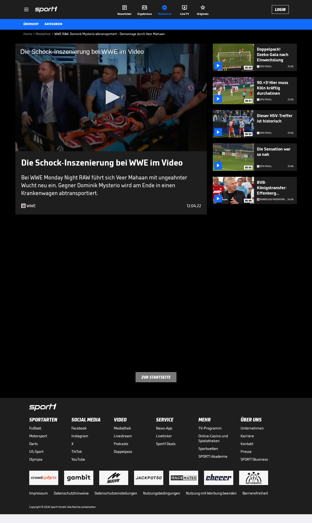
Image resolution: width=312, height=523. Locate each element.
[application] (111, 97)
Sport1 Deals (166, 443)
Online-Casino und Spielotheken (213, 438)
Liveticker (164, 436)
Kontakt (247, 443)
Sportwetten (208, 448)
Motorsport (38, 436)
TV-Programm (210, 428)
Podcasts (121, 443)
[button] (111, 97)
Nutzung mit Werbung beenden (211, 493)
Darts (33, 443)
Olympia (35, 459)
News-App (164, 428)
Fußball (35, 428)
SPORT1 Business (254, 459)
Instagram (79, 436)
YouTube (78, 459)
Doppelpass (123, 451)
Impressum (38, 493)
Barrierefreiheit (255, 493)
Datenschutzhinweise (71, 493)
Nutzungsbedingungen (161, 493)
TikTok (76, 451)
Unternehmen (252, 428)
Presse (246, 451)
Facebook (79, 428)
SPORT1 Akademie (212, 456)
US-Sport (36, 451)
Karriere (247, 436)
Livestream (123, 436)
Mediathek (122, 428)
